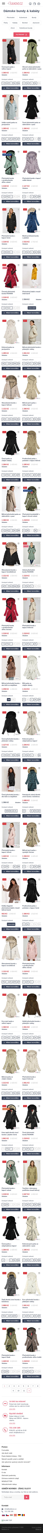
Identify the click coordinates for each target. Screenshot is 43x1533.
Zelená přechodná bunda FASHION (28, 571)
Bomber (25, 23)
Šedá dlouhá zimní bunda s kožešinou (11, 1300)
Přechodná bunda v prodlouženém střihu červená (8, 627)
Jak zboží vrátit (7, 1453)
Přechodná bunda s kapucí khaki (8, 1356)
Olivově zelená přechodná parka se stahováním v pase (31, 68)
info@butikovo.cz (10, 1509)
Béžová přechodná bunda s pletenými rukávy (31, 348)
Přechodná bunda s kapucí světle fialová (31, 179)
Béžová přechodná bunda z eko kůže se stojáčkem (11, 684)
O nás (4, 1472)
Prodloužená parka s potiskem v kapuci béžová (31, 459)
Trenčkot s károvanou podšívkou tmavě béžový (30, 1189)
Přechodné (10, 17)
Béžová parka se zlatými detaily (7, 1078)
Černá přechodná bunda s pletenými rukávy (10, 740)
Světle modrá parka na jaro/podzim (9, 123)
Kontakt (4, 1469)
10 (18, 1391)
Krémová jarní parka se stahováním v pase (30, 1245)
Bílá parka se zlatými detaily (27, 684)
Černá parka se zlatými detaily (7, 459)
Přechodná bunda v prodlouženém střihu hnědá (31, 1356)
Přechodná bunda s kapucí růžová (8, 851)
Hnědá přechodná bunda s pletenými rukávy (31, 1022)
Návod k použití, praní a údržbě (13, 1459)
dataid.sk (38, 1529)
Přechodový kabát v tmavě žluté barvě (31, 292)
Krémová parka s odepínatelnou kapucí (29, 740)
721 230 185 (9, 1511)
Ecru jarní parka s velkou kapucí (8, 1022)
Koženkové (23, 17)
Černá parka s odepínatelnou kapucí (9, 1245)
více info (12, 1409)
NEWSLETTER (7, 1481)
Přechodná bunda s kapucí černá (8, 237)
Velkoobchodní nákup (9, 1484)
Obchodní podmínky (9, 1475)
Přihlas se (26, 1497)
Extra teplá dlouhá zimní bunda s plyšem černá (10, 1133)
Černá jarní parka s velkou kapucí (8, 68)
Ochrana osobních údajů (10, 1478)
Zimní (13, 28)
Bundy (34, 17)
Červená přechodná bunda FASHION (8, 292)
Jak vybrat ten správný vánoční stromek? (16, 1462)
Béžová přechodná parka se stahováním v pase (11, 515)
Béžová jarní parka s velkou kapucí (29, 404)
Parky (6, 23)
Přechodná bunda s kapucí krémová (29, 626)
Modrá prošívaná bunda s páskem (30, 237)
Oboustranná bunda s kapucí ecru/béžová (9, 964)
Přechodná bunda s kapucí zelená (8, 1189)
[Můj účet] (31, 3)
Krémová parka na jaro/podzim (8, 348)
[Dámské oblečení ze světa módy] (17, 3)
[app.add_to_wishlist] (18, 40)
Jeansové (36, 23)
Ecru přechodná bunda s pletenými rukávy (30, 1300)
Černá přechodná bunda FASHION (28, 1133)
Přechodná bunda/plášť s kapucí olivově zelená (31, 515)
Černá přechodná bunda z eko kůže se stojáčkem (10, 795)
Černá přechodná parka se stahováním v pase (31, 123)
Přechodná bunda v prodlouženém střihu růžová (28, 965)
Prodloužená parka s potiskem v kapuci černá (30, 907)
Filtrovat (20, 34)
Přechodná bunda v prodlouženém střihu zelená (8, 180)
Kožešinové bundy (26, 28)
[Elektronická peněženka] (34, 3)
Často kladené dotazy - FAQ (11, 1456)
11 (24, 1391)
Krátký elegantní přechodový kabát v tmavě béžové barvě (11, 908)
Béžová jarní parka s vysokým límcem (29, 851)
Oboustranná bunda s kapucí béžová (9, 404)
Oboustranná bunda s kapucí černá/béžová (9, 571)
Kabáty (15, 23)
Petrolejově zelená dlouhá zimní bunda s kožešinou (31, 795)
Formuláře (5, 1450)
